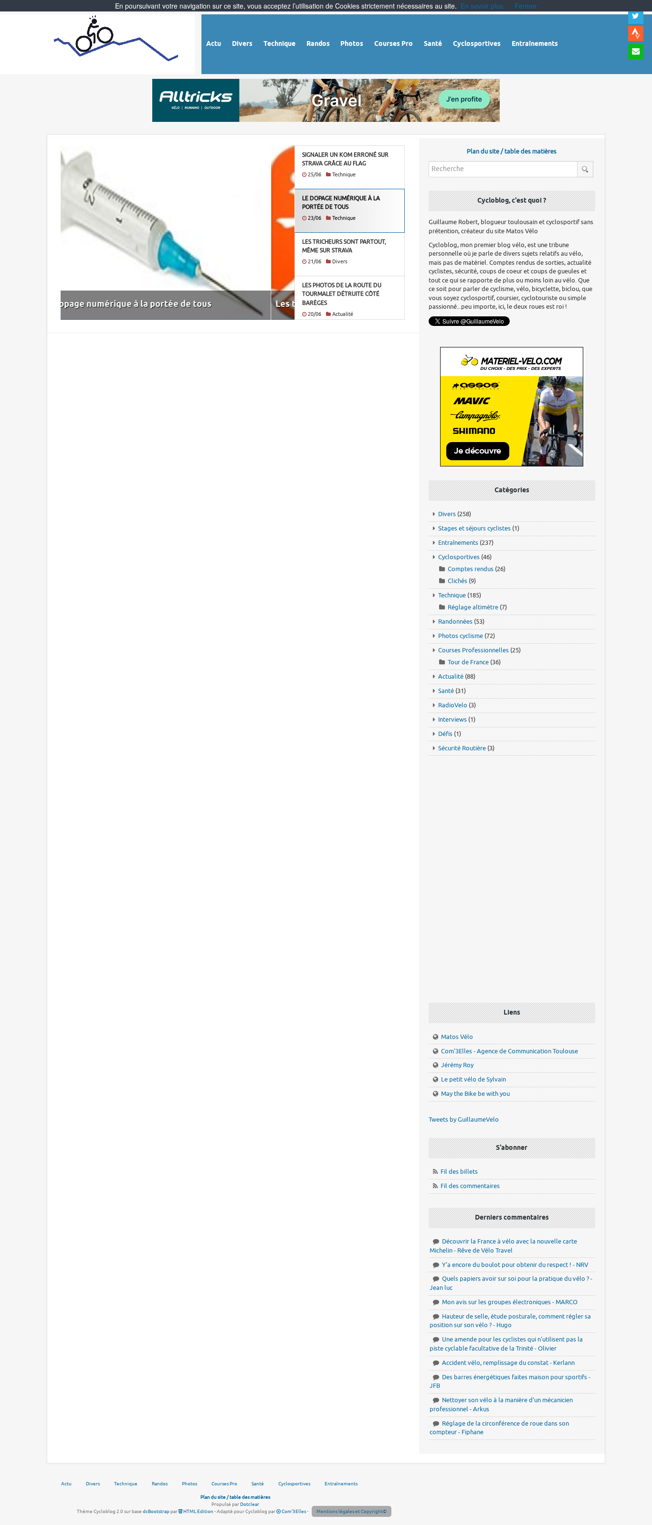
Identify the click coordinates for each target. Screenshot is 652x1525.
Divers (447, 514)
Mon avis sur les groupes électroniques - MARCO (510, 1302)
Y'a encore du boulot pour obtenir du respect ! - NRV (515, 1265)
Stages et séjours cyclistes (474, 528)
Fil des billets (459, 1172)
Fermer (526, 6)
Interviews (452, 719)
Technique (452, 595)
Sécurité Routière (462, 748)
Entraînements (458, 543)
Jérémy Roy (457, 1065)
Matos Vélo (457, 1037)
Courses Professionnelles (473, 650)
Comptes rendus (471, 569)
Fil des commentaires (470, 1186)
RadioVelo (452, 705)
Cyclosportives (459, 557)
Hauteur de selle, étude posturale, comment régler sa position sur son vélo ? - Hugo (510, 1321)
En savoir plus (482, 6)
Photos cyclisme (460, 636)
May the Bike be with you (475, 1094)
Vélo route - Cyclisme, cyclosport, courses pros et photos (116, 42)
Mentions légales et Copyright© (351, 1511)
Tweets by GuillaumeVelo (464, 1119)
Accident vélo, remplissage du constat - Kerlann (508, 1363)
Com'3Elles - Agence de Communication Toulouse (509, 1051)
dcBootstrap (156, 1511)
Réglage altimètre (473, 607)
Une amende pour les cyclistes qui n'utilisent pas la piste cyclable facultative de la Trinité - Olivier (506, 1343)
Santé (446, 691)
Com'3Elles (293, 1511)
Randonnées (455, 621)
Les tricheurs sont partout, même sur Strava (156, 304)
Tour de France (468, 662)
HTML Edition (197, 1511)
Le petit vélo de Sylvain (473, 1079)
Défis (445, 734)
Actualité (450, 676)
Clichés (457, 581)
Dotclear (249, 1504)
